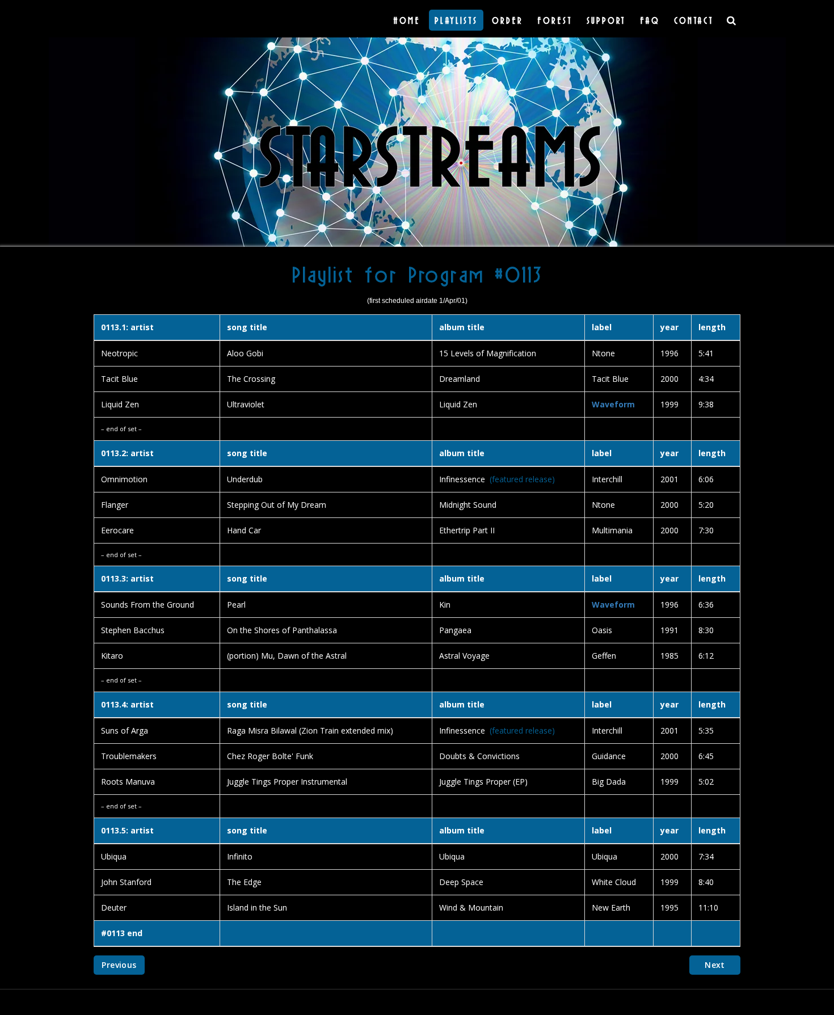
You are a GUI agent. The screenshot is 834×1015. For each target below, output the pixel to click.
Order (507, 20)
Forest (554, 20)
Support (606, 20)
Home (406, 20)
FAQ (650, 20)
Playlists (456, 20)
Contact (694, 20)
